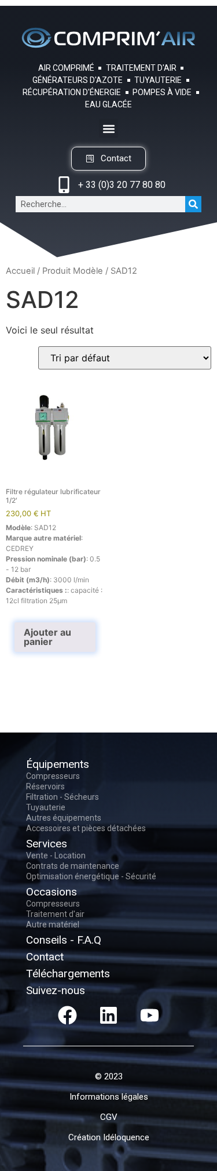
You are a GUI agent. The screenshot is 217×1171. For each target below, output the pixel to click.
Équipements (57, 764)
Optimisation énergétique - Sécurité (91, 876)
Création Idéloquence (108, 1137)
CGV (108, 1117)
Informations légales (108, 1097)
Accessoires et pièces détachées (86, 828)
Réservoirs (45, 786)
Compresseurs (53, 776)
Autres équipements (63, 817)
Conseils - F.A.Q (63, 940)
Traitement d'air (55, 914)
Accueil (20, 271)
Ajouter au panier (47, 636)
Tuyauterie (45, 807)
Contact (45, 956)
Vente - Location (56, 855)
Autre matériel (52, 924)
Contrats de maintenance (72, 866)
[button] (108, 128)
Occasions (51, 891)
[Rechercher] (193, 204)
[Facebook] (68, 1015)
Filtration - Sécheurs (62, 797)
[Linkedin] (109, 1015)
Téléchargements (68, 973)
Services (46, 843)
